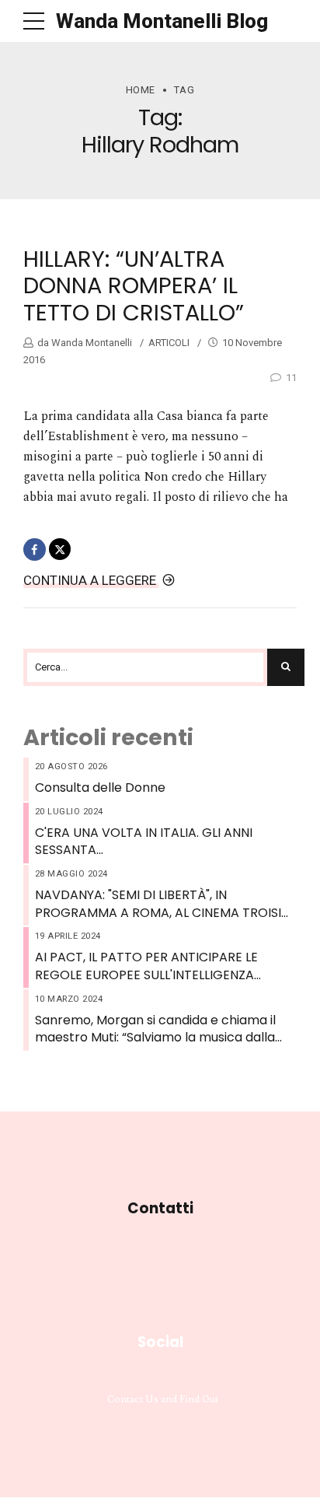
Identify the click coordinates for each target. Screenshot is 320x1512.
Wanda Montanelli (90, 342)
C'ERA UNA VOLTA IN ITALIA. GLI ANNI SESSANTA (143, 841)
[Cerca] (285, 667)
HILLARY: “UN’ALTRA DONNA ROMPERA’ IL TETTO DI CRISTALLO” (133, 285)
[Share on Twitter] (60, 549)
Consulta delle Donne (100, 787)
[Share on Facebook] (34, 549)
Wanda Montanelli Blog (162, 21)
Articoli (169, 342)
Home (140, 90)
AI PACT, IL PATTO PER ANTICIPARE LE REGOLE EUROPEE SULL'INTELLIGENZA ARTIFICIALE (146, 966)
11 (291, 377)
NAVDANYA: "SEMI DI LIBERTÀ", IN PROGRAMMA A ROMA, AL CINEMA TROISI (158, 904)
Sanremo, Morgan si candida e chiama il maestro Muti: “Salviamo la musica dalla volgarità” (155, 1029)
